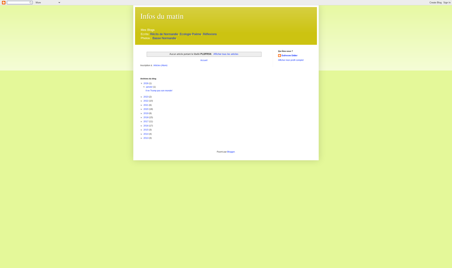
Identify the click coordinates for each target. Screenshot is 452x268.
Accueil (203, 60)
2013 (146, 138)
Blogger (231, 152)
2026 (146, 83)
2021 (146, 105)
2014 (146, 134)
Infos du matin (162, 16)
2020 (146, 109)
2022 (146, 101)
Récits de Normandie (164, 34)
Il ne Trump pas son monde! (159, 90)
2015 (146, 130)
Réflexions (210, 34)
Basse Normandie (164, 38)
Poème (196, 34)
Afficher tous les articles (225, 54)
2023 (146, 97)
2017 (146, 121)
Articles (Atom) (160, 65)
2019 (146, 113)
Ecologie (185, 34)
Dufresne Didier (290, 55)
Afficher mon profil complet (291, 60)
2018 (146, 117)
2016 (146, 125)
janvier (149, 87)
